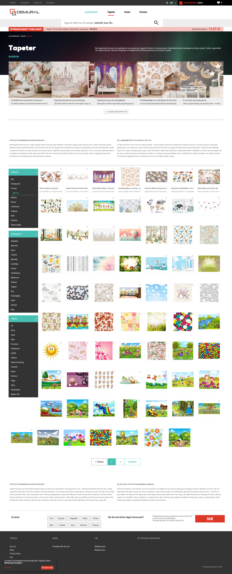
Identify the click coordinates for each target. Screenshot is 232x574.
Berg (12, 309)
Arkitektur (14, 241)
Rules (12, 550)
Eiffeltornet (15, 349)
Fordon (13, 268)
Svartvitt (14, 367)
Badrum (14, 197)
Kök (12, 179)
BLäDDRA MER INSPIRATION (117, 112)
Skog (13, 385)
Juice (73, 525)
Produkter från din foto (61, 546)
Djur (12, 291)
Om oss (13, 546)
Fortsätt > (132, 462)
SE (167, 3)
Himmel (14, 305)
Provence (14, 344)
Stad (13, 339)
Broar (13, 330)
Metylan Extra (100, 550)
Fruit (51, 518)
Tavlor (127, 12)
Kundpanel (50, 3)
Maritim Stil (15, 394)
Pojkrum (14, 211)
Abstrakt (14, 259)
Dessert (61, 518)
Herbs (85, 518)
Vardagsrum (15, 184)
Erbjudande (25, 3)
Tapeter (111, 12)
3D (12, 326)
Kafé (13, 216)
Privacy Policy (15, 554)
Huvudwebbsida (14, 36)
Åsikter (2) (38, 3)
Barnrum (16, 193)
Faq (11, 557)
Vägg (13, 380)
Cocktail (62, 525)
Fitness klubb (16, 225)
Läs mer (8, 567)
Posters (143, 12)
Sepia (13, 371)
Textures (95, 525)
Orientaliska (15, 390)
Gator (13, 335)
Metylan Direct (100, 546)
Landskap (14, 264)
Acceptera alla (47, 567)
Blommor (14, 246)
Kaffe (13, 300)
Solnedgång (15, 296)
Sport (13, 250)
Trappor (14, 287)
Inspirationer (91, 12)
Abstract (83, 525)
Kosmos (14, 376)
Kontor (13, 202)
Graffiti (13, 353)
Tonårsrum (15, 207)
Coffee (95, 518)
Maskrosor (15, 278)
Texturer (14, 255)
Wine (51, 525)
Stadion (14, 282)
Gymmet (14, 220)
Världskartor (15, 273)
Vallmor (14, 358)
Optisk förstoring (17, 362)
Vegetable (73, 518)
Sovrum (14, 188)
